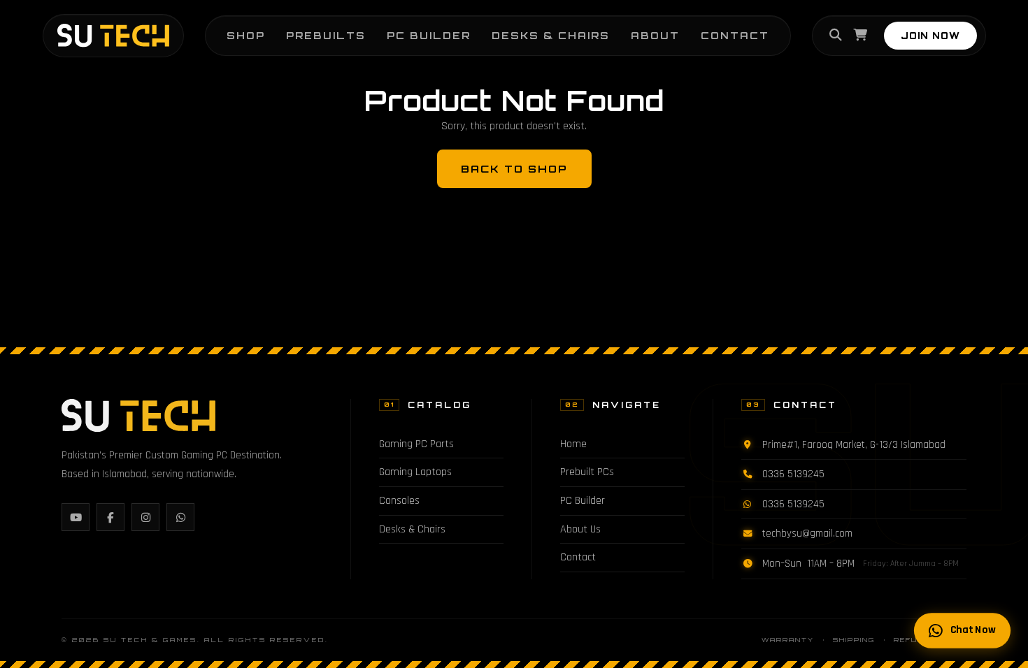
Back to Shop (514, 168)
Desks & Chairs (551, 35)
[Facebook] (110, 517)
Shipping (854, 640)
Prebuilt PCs (587, 472)
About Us (580, 529)
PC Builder (429, 35)
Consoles (399, 500)
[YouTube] (76, 517)
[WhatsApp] (180, 517)
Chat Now (972, 630)
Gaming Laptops (415, 472)
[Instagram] (145, 517)
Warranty (788, 640)
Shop (246, 35)
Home (573, 444)
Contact (735, 35)
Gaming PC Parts (416, 444)
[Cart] (860, 35)
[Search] (835, 35)
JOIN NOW (930, 35)
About (655, 35)
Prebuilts (326, 35)
